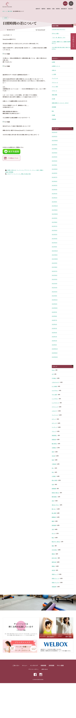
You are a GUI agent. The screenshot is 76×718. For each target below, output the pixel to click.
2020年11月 (54, 353)
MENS (49, 9)
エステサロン (55, 390)
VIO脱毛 (54, 378)
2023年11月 (54, 210)
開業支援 (54, 562)
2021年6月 (54, 324)
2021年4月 (54, 332)
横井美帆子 (54, 496)
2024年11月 (54, 169)
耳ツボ (53, 533)
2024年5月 (54, 185)
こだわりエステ (55, 382)
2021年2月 (54, 340)
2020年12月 (55, 349)
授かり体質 (54, 480)
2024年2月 (54, 197)
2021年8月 (54, 316)
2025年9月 (54, 144)
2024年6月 (54, 181)
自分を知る (54, 550)
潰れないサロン (55, 505)
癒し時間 (54, 513)
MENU (43, 9)
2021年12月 (54, 300)
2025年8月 (54, 148)
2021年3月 (54, 336)
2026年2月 (54, 136)
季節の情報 (54, 94)
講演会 (53, 554)
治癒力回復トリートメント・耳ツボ (60, 103)
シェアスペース (55, 402)
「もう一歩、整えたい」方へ (58, 37)
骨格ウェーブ (55, 574)
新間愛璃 (54, 488)
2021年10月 (54, 308)
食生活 (53, 570)
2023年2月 (54, 242)
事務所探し (54, 435)
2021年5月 (54, 328)
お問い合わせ (44, 669)
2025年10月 (55, 140)
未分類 (53, 99)
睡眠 (53, 521)
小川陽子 (54, 476)
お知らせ (13, 170)
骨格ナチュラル (55, 582)
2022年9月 (54, 263)
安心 (53, 472)
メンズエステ (34, 665)
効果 (22, 174)
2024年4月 (54, 189)
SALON (70, 9)
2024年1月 (54, 201)
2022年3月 (54, 287)
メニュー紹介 (35, 170)
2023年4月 (54, 238)
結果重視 (54, 525)
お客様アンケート (56, 66)
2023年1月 (54, 246)
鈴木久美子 (54, 558)
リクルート (54, 90)
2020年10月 (55, 357)
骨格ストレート (55, 578)
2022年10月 (55, 259)
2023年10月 (55, 214)
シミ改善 (54, 74)
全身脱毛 (54, 447)
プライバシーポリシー (33, 669)
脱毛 (53, 111)
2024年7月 (54, 177)
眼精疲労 (54, 517)
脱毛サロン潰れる (56, 541)
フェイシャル (19, 170)
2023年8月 (54, 222)
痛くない (54, 509)
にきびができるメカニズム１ (58, 29)
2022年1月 (54, 295)
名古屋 (26, 174)
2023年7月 (54, 226)
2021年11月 (54, 304)
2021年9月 (54, 312)
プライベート (27, 170)
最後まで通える (55, 492)
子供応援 (54, 464)
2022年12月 (55, 251)
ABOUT (38, 9)
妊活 (53, 460)
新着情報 (43, 665)
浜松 (29, 174)
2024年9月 (54, 173)
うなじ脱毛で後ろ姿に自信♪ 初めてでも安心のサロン (62, 48)
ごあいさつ (15, 665)
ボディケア (54, 423)
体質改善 (54, 439)
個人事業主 (54, 443)
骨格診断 (54, 119)
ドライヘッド (55, 407)
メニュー (24, 665)
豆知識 (53, 115)
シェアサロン (55, 398)
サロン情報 (60, 665)
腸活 (53, 546)
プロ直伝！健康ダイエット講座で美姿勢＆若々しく (61, 42)
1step (53, 370)
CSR (53, 9)
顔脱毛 (53, 566)
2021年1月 (54, 345)
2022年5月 (54, 279)
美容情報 (10, 172)
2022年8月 (54, 267)
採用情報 (51, 665)
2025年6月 (54, 152)
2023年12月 (55, 206)
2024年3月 (54, 193)
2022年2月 (54, 291)
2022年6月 (54, 275)
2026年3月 (54, 132)
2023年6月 (54, 230)
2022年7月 (54, 271)
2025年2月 (54, 161)
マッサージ (54, 427)
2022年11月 (54, 255)
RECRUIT (64, 9)
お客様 (8, 170)
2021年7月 (54, 320)
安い (53, 468)
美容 (53, 529)
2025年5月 (54, 157)
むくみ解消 (54, 386)
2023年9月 (54, 218)
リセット (54, 431)
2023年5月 (54, 234)
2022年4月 (54, 283)
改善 (53, 484)
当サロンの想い (55, 33)
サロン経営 (54, 394)
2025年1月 (54, 165)
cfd (53, 374)
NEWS (58, 9)
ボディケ (54, 419)
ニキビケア (10, 174)
